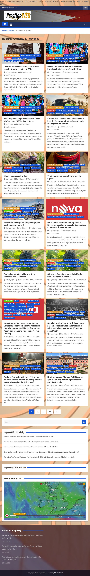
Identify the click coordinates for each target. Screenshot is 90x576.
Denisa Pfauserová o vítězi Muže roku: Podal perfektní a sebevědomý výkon (31, 442)
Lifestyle (33, 58)
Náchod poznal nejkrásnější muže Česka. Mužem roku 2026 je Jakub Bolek (30, 447)
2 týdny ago (10, 280)
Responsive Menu (85, 8)
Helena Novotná (25, 72)
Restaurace (8, 61)
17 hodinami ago (55, 72)
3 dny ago (9, 124)
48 (50, 412)
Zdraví (21, 217)
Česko (38, 55)
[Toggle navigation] (11, 24)
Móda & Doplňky (53, 61)
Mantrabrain (58, 573)
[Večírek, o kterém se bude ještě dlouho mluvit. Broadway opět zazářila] (23, 53)
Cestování (7, 58)
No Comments (11, 75)
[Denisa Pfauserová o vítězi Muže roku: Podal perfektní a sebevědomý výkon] (67, 53)
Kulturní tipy (35, 167)
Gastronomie (17, 58)
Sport (16, 217)
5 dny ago (9, 179)
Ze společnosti (19, 61)
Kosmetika (36, 304)
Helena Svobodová (71, 72)
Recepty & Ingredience (29, 266)
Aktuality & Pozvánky (11, 55)
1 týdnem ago (10, 228)
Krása (58, 58)
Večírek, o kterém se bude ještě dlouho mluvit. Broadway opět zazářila (29, 437)
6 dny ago (53, 181)
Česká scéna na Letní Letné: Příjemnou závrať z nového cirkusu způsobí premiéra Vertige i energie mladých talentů (23, 379)
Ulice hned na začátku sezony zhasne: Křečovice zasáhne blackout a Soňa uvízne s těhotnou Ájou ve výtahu (66, 225)
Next (57, 412)
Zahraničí (68, 113)
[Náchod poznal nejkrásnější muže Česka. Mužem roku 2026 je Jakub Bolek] (23, 105)
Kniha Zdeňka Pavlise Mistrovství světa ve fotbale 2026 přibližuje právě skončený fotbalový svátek (39, 457)
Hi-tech (28, 304)
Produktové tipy (22, 309)
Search (84, 422)
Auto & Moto (8, 211)
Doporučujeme (61, 110)
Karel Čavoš (20, 179)
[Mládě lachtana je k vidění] (23, 162)
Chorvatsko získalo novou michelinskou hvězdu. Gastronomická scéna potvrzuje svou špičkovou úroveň (65, 121)
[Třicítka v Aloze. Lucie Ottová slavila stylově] (67, 162)
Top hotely (64, 61)
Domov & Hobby (33, 301)
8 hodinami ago (11, 72)
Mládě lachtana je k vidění (15, 176)
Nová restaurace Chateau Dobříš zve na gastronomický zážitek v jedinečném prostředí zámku (65, 379)
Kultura (25, 58)
